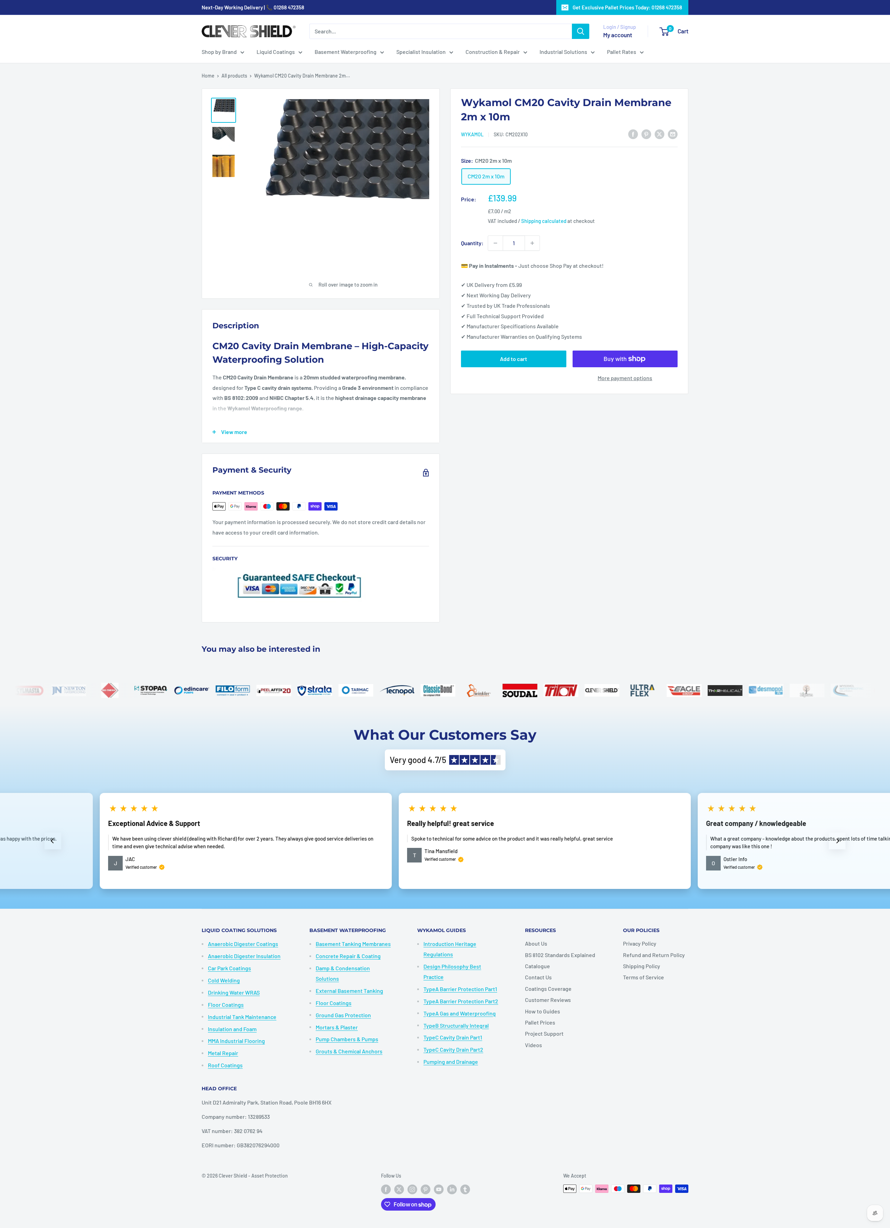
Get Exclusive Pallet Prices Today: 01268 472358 (627, 7)
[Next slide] (837, 841)
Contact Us (538, 977)
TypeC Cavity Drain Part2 (453, 1049)
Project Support (544, 1033)
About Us (536, 943)
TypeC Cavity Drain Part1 (452, 1037)
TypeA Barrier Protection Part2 (460, 1001)
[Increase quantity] (532, 243)
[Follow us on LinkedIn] (452, 1189)
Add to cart (513, 358)
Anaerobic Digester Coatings (243, 943)
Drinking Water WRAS (234, 992)
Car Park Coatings (229, 968)
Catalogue (537, 966)
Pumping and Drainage (450, 1061)
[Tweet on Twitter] (659, 133)
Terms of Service (643, 977)
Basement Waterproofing (346, 51)
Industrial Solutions (563, 51)
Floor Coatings (226, 1004)
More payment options (625, 378)
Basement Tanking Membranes (353, 943)
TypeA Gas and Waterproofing (459, 1013)
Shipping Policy (641, 966)
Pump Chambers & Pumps (347, 1039)
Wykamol (472, 134)
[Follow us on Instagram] (412, 1189)
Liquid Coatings (276, 51)
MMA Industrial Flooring (236, 1040)
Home (208, 76)
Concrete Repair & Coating (348, 956)
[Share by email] (673, 133)
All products (234, 76)
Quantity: (472, 243)
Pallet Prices (540, 1022)
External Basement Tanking (349, 990)
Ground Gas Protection (343, 1015)
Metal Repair (223, 1053)
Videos (533, 1045)
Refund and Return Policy (654, 955)
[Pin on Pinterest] (646, 133)
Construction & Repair (493, 51)
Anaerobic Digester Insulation (244, 956)
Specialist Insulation (421, 51)
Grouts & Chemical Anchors (349, 1051)
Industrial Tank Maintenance (242, 1016)
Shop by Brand (219, 51)
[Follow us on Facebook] (386, 1189)
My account (617, 34)
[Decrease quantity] (495, 243)
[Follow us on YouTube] (439, 1189)
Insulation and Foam (232, 1029)
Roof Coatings (225, 1065)
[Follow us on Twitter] (399, 1189)
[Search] (580, 31)
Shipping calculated (543, 221)
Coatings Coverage (548, 988)
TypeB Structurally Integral (456, 1025)
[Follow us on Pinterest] (425, 1189)
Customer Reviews (548, 999)
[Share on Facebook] (633, 133)
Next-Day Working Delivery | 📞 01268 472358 (253, 7)
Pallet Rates (621, 51)
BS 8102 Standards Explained (560, 955)
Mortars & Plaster (337, 1027)
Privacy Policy (639, 943)
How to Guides (542, 1011)
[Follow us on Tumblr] (465, 1189)
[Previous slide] (52, 841)
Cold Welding (224, 980)
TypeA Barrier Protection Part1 (460, 989)
